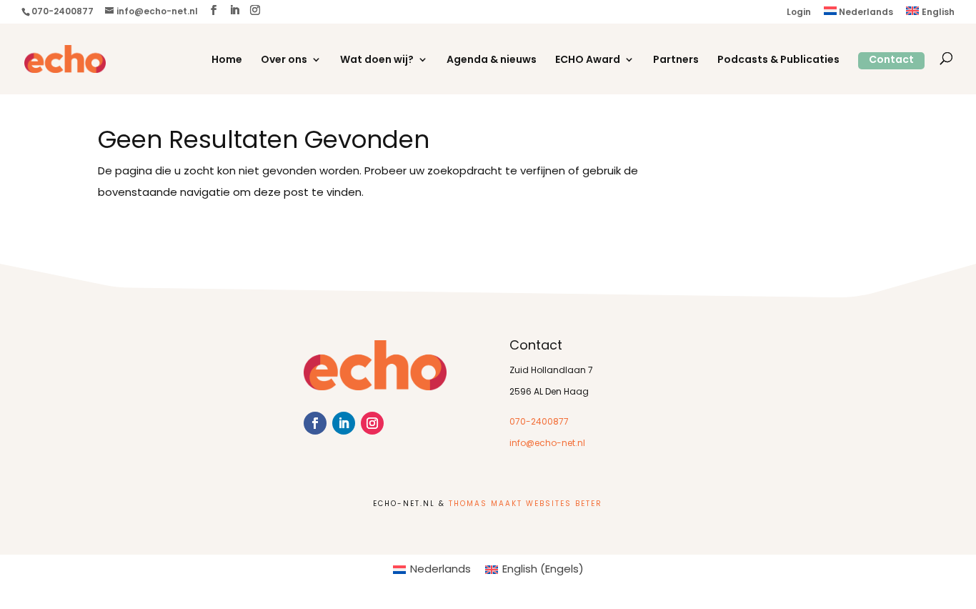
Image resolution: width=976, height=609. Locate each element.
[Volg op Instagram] (372, 423)
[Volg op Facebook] (315, 423)
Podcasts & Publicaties (778, 61)
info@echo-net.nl (547, 444)
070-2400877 (539, 422)
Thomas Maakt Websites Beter (525, 504)
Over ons (284, 61)
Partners (676, 61)
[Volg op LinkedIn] (343, 423)
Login (799, 13)
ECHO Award (587, 61)
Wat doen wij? (377, 61)
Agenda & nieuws (492, 61)
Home (226, 61)
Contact (891, 60)
